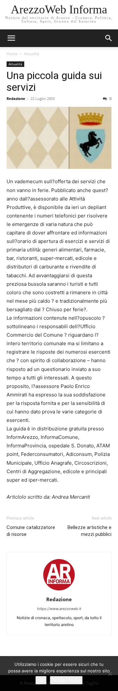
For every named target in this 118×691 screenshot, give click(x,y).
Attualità (31, 53)
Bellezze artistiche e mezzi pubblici (89, 530)
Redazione (16, 98)
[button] (109, 38)
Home (12, 53)
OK (41, 680)
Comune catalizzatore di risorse (31, 530)
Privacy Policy (66, 680)
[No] (110, 673)
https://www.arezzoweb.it (59, 608)
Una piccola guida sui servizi (54, 81)
